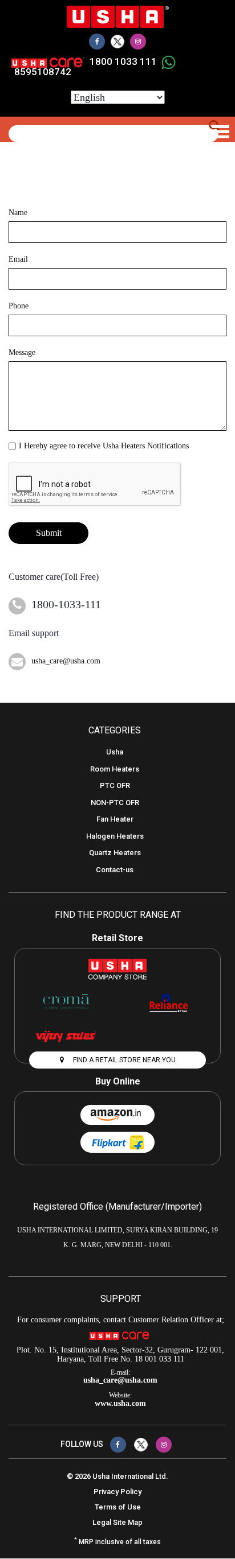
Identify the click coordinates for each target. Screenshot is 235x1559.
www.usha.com (120, 1404)
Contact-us (114, 869)
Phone (19, 306)
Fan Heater (114, 819)
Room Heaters (114, 769)
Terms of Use (118, 1507)
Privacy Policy (117, 1491)
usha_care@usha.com (65, 661)
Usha (114, 752)
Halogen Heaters (115, 836)
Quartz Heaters (115, 852)
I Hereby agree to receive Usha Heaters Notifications (104, 446)
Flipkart (117, 1142)
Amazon (117, 1115)
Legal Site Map (117, 1522)
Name (18, 212)
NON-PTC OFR (115, 802)
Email (18, 259)
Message (22, 352)
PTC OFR (115, 785)
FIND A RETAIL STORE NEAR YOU (123, 1060)
